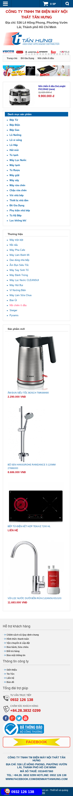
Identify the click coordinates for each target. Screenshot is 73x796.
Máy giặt (14, 175)
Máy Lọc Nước (18, 160)
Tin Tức (11, 674)
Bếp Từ (14, 120)
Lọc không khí (18, 220)
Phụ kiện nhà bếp (20, 210)
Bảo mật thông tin (16, 655)
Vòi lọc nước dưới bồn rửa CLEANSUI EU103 (34, 598)
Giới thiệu (12, 670)
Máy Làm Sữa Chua (20, 295)
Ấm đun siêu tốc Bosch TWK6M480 (28, 392)
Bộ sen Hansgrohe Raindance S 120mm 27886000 (32, 466)
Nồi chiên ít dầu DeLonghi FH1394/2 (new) (51, 88)
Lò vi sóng (16, 140)
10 (54, 54)
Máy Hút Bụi (16, 285)
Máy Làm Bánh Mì (20, 255)
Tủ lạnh (14, 155)
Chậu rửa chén (18, 190)
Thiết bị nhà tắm (19, 200)
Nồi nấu (14, 245)
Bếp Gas (14, 130)
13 (63, 54)
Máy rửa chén (17, 185)
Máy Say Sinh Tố (19, 270)
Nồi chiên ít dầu (18, 305)
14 (65, 54)
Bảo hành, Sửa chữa (17, 647)
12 (60, 54)
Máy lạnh (15, 165)
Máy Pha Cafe (17, 250)
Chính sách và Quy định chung (23, 635)
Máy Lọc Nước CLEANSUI (24, 280)
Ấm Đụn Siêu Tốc (19, 265)
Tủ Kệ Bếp (16, 215)
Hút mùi (14, 150)
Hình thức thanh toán (18, 639)
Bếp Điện (15, 125)
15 (68, 54)
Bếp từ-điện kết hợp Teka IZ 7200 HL (29, 526)
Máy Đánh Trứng (19, 275)
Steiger (13, 310)
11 (57, 54)
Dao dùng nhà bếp (19, 260)
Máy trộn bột (16, 240)
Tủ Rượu (15, 170)
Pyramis (14, 315)
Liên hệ (10, 678)
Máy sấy (14, 180)
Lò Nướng (15, 135)
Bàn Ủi (13, 300)
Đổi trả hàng (13, 651)
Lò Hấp (14, 145)
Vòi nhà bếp (17, 195)
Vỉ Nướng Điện (18, 290)
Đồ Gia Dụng (17, 205)
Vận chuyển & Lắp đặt (18, 643)
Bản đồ (10, 682)
